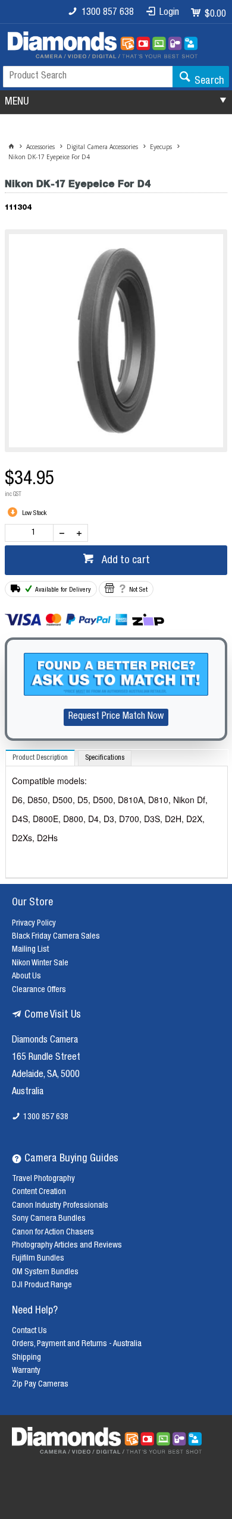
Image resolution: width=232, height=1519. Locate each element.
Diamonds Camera (45, 1041)
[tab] (40, 758)
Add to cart (124, 560)
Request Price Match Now (116, 717)
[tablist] (116, 814)
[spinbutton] (31, 533)
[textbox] (88, 76)
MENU (17, 102)
